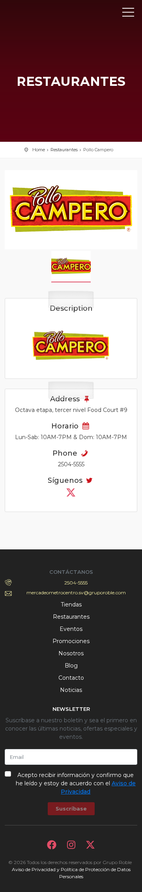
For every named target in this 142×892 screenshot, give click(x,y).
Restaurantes (64, 149)
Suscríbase (71, 808)
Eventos (71, 628)
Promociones (71, 641)
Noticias (71, 690)
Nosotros (71, 653)
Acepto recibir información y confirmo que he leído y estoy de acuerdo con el (76, 783)
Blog (71, 665)
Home (38, 149)
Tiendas (71, 604)
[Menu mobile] (128, 14)
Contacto (71, 677)
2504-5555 (76, 583)
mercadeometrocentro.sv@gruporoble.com (76, 592)
